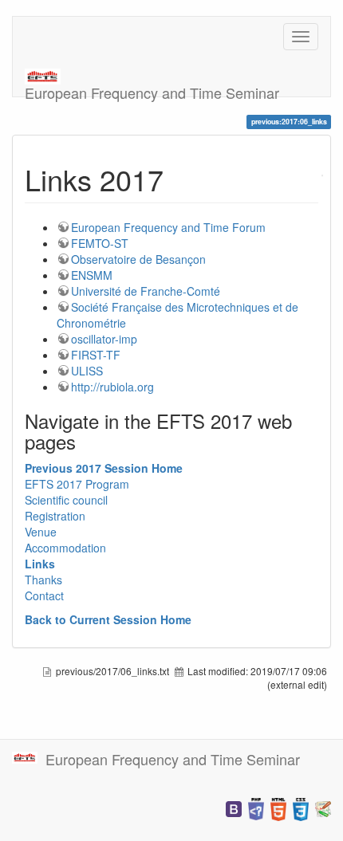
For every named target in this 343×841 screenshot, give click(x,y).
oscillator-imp (104, 339)
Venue (41, 532)
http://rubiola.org (112, 387)
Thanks (43, 580)
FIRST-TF (95, 355)
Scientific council (66, 500)
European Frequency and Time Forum (168, 227)
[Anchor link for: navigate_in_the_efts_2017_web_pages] (85, 441)
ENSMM (91, 275)
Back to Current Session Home (108, 619)
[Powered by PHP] (256, 808)
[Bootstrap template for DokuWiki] (234, 808)
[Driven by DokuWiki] (323, 808)
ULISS (87, 371)
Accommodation (65, 548)
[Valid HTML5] (278, 808)
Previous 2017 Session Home (104, 468)
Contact (44, 595)
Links (40, 564)
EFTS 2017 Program (77, 484)
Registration (55, 516)
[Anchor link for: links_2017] (178, 178)
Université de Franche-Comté (145, 291)
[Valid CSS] (301, 808)
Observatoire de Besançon (138, 259)
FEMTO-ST (99, 243)
